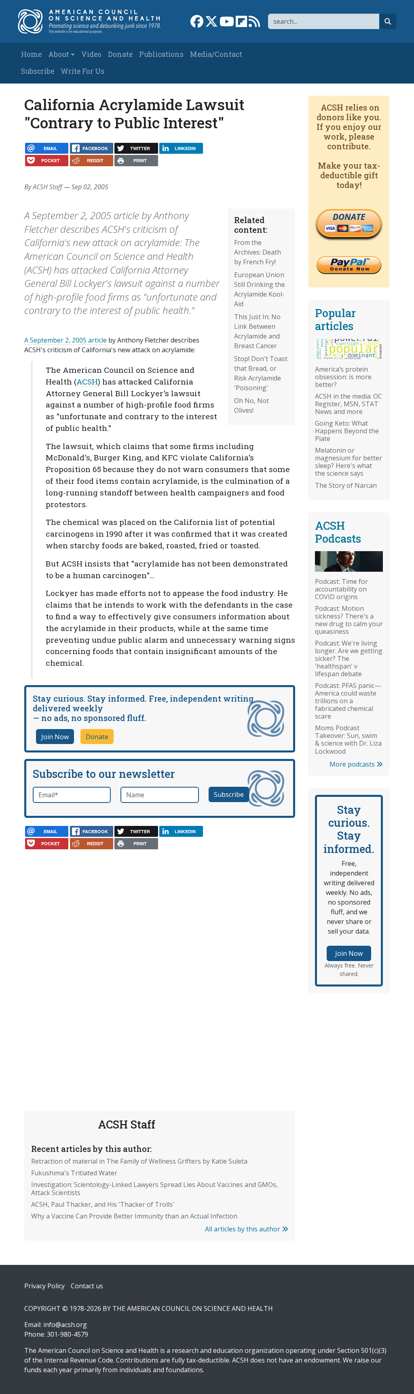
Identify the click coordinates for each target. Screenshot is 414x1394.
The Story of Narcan (346, 485)
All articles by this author (243, 1229)
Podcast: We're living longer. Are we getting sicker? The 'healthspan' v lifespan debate (348, 658)
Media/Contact (216, 54)
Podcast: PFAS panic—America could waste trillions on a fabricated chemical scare (348, 701)
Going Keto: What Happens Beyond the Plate (347, 431)
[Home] (93, 21)
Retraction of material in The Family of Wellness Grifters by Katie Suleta (139, 1161)
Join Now (55, 736)
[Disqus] (159, 958)
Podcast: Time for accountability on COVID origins (341, 589)
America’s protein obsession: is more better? (343, 377)
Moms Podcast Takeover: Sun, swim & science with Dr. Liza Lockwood (348, 739)
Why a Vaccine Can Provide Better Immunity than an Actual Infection (134, 1216)
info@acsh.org (65, 1324)
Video (91, 54)
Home (31, 54)
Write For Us (82, 71)
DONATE (349, 216)
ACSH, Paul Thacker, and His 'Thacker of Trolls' (102, 1204)
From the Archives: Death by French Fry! (257, 252)
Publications (161, 54)
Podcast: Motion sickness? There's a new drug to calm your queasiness (349, 620)
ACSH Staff (47, 186)
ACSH (87, 381)
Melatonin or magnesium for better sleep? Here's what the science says (348, 462)
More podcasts (353, 764)
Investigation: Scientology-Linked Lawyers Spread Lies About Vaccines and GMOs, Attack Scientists (154, 1188)
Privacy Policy (44, 1285)
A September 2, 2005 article (65, 340)
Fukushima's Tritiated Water (74, 1172)
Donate (120, 54)
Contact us (87, 1285)
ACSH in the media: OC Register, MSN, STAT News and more (348, 404)
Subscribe (37, 71)
